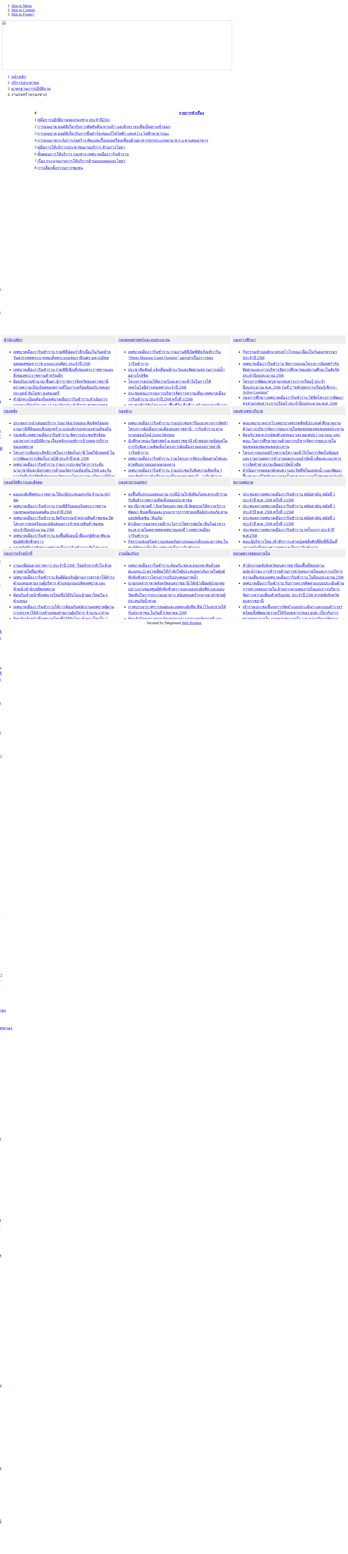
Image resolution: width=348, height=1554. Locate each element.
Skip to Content (23, 10)
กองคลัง (10, 411)
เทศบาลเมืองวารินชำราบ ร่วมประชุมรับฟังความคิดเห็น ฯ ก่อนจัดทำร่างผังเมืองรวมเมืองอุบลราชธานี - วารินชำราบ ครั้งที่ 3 (175, 476)
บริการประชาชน (25, 83)
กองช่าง (125, 411)
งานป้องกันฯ (129, 553)
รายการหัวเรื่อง (191, 113)
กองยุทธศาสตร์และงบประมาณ (144, 340)
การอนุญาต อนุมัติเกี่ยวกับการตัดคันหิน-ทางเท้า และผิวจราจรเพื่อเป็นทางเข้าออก (103, 127)
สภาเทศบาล (243, 482)
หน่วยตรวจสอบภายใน (251, 553)
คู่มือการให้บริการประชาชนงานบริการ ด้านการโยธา (81, 147)
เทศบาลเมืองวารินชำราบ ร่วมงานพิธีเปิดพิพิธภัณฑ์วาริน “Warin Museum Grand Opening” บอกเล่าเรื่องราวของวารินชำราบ (174, 358)
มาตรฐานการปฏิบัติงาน (30, 89)
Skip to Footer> (23, 14)
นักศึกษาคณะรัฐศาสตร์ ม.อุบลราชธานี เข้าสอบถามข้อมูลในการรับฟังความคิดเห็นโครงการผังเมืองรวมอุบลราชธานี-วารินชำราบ (178, 447)
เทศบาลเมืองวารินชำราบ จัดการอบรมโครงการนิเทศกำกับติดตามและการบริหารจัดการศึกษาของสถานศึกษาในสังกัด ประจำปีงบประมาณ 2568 (291, 370)
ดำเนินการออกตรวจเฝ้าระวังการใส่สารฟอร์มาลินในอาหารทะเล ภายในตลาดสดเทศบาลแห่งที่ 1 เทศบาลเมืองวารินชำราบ (176, 530)
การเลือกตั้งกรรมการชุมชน (60, 168)
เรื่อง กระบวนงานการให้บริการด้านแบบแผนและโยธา (81, 161)
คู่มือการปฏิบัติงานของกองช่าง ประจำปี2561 (73, 120)
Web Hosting (191, 623)
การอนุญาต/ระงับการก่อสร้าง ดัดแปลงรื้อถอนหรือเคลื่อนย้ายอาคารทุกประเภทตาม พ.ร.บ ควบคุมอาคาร (122, 140)
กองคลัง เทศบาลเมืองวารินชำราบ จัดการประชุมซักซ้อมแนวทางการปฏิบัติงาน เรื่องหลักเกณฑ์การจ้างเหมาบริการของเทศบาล (60, 441)
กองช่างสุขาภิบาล (248, 411)
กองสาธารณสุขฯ (133, 482)
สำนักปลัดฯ (13, 340)
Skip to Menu (21, 6)
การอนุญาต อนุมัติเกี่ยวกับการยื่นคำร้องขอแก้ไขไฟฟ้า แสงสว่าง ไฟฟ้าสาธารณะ (103, 134)
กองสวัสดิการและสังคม (23, 482)
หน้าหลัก (18, 77)
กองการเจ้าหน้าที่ (18, 553)
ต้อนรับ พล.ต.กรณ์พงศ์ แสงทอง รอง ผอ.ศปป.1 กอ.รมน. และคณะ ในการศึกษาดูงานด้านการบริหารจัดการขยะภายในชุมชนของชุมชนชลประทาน (291, 441)
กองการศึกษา (244, 340)
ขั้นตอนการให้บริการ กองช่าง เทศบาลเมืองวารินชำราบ (83, 154)
